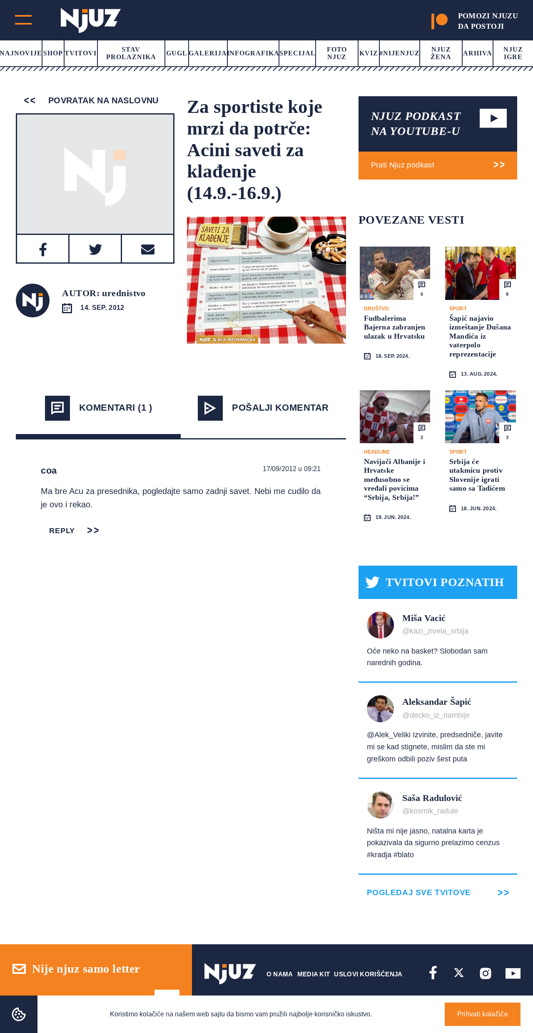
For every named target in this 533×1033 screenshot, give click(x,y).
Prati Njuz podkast (402, 165)
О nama (279, 974)
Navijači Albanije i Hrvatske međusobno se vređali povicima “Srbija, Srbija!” (394, 479)
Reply (62, 530)
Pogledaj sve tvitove (419, 892)
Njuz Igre (513, 53)
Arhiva (477, 53)
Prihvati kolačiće (482, 1014)
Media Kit (313, 974)
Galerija (208, 53)
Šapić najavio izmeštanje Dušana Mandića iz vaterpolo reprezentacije (480, 336)
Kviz (368, 53)
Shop (53, 53)
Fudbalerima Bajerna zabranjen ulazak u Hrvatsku (395, 327)
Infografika (253, 53)
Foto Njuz (337, 53)
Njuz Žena (441, 53)
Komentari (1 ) (115, 407)
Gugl (176, 53)
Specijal (297, 53)
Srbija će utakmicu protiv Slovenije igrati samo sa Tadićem (477, 475)
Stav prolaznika (131, 53)
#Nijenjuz (399, 53)
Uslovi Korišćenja (368, 974)
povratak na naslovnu (101, 100)
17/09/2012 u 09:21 (292, 468)
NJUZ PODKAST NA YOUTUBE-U (416, 123)
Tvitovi (81, 53)
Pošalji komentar (280, 407)
